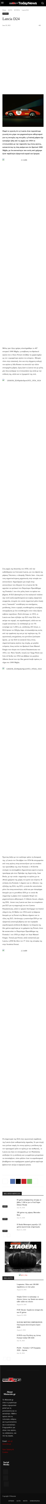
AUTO (10, 10)
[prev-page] (4, 1235)
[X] (18, 1181)
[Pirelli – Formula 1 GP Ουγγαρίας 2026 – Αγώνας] (8, 1351)
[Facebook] (12, 1181)
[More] (35, 1181)
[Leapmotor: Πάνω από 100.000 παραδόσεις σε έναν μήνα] (8, 1287)
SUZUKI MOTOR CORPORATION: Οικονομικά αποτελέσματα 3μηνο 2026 (30, 1324)
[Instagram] (5, 1478)
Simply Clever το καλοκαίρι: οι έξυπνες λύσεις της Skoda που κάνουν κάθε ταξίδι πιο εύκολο (30, 1299)
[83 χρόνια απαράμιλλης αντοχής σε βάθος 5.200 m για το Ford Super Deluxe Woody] (8, 1203)
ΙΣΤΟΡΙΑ (17, 10)
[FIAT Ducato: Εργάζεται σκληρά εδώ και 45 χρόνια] (8, 1313)
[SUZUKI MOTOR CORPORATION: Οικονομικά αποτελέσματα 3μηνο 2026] (8, 1325)
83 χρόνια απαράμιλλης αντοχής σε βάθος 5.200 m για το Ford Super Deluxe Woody (29, 1202)
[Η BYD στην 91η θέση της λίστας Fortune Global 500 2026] (8, 1338)
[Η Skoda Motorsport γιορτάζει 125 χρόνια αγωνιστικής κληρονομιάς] (8, 1227)
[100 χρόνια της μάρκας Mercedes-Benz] (8, 1215)
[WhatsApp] (29, 1181)
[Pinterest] (23, 1181)
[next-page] (8, 1235)
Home (4, 10)
